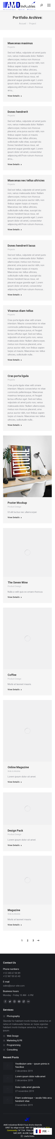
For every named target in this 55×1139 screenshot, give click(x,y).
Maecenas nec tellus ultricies (26, 180)
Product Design (14, 507)
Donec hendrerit (18, 111)
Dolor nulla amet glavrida (27, 1087)
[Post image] (8, 1066)
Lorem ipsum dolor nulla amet (30, 1076)
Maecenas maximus (20, 43)
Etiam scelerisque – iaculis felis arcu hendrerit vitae (33, 1099)
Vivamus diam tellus (20, 310)
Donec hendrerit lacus (21, 245)
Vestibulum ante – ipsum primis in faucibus (32, 1065)
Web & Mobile (14, 771)
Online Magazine (18, 767)
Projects (11, 47)
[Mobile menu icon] (49, 5)
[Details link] (31, 466)
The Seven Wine (18, 582)
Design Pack (15, 830)
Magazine (14, 910)
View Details (14, 96)
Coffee (12, 674)
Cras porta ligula (18, 376)
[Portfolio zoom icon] (23, 466)
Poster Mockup (17, 502)
